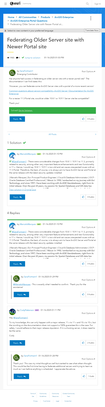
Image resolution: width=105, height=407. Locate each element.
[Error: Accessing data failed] (95, 134)
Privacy (35, 401)
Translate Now (91, 30)
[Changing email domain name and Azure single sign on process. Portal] (9, 134)
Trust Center (46, 401)
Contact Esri (68, 401)
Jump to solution (32, 57)
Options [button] (91, 18)
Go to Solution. (26, 110)
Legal (57, 401)
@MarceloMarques (21, 284)
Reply (15, 119)
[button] (88, 71)
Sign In (97, 4)
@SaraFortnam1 (19, 161)
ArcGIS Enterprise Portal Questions (28, 20)
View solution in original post (22, 189)
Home (11, 17)
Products (45, 17)
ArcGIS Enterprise (64, 17)
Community (27, 4)
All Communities (27, 17)
